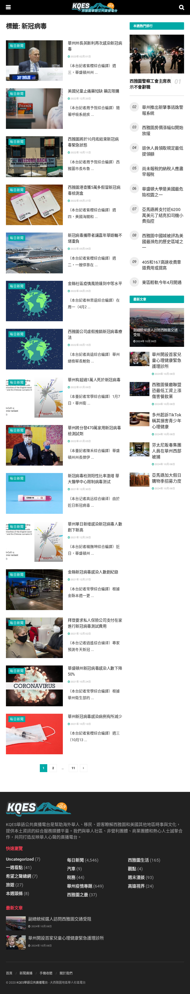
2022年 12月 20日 (80, 98)
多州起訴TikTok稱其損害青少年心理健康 (166, 420)
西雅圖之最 (77, 894)
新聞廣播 (26, 973)
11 (73, 768)
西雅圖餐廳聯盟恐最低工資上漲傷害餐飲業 (166, 390)
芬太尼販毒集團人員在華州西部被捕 (166, 451)
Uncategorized (20, 859)
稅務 (71, 877)
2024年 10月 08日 (146, 341)
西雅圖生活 (138, 860)
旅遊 (10, 884)
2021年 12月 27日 (80, 579)
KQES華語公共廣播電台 (32, 982)
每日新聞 (17, 45)
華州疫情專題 (79, 886)
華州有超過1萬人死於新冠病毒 (94, 380)
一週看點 (14, 867)
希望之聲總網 (18, 876)
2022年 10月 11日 (80, 152)
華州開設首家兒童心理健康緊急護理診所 (166, 360)
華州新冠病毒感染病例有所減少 (95, 716)
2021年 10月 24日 (80, 681)
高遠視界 (136, 886)
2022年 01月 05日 (80, 441)
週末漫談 (136, 877)
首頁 (9, 973)
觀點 (132, 868)
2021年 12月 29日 (80, 537)
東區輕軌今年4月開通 (162, 282)
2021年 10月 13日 (80, 724)
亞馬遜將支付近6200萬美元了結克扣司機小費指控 (162, 215)
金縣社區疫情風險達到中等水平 (95, 283)
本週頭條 (14, 893)
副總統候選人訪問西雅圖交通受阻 (59, 919)
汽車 (71, 868)
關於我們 (66, 973)
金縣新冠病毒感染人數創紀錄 (93, 572)
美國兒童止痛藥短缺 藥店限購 (93, 91)
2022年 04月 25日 (80, 291)
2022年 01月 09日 (80, 387)
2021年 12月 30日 (80, 489)
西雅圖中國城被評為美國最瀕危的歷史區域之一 (162, 241)
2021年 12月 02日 (80, 633)
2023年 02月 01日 (80, 56)
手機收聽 (46, 973)
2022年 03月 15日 (80, 345)
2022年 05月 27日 (80, 200)
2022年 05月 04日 (80, 248)
